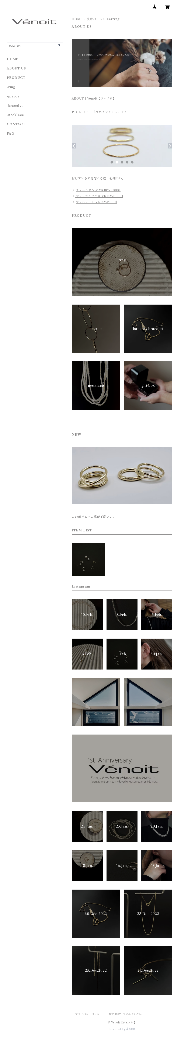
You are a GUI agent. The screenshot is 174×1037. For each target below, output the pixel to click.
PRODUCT (16, 78)
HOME (77, 19)
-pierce (13, 96)
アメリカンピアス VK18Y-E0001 (99, 196)
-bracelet (15, 106)
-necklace (15, 115)
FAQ (10, 134)
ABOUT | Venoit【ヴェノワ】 (94, 98)
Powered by (117, 1029)
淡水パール (94, 19)
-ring (11, 87)
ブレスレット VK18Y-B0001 (96, 202)
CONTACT (16, 124)
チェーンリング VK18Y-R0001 (98, 190)
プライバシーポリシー (88, 1014)
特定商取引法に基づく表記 (125, 1014)
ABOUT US (16, 68)
